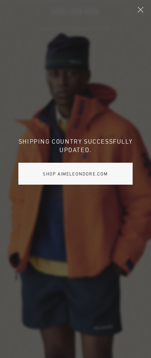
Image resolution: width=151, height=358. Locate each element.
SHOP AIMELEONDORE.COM (75, 174)
